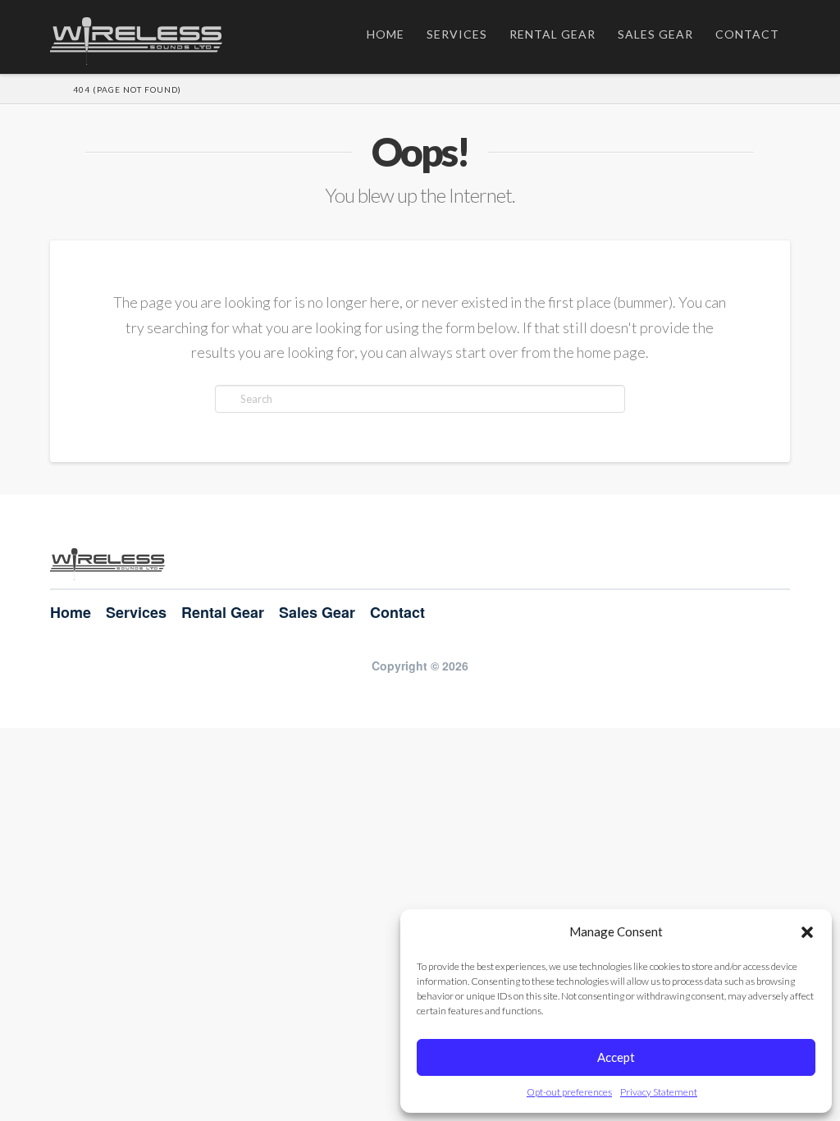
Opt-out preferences (569, 1092)
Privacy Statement (658, 1092)
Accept (616, 1057)
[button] (807, 932)
